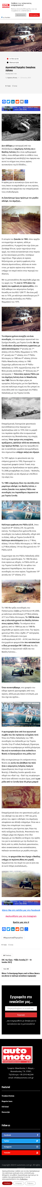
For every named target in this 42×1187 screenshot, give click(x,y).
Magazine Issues (7, 1101)
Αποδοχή (7, 1183)
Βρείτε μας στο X (21, 922)
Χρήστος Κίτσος (12, 78)
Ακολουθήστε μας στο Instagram (21, 916)
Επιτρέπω (34, 15)
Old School (5, 1106)
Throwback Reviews (8, 1096)
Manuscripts (6, 1112)
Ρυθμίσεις (24, 1179)
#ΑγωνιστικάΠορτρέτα (13, 937)
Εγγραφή (21, 1015)
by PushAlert (6, 17)
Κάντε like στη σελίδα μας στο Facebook (21, 910)
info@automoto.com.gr (24, 1077)
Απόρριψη (18, 1183)
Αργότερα (20, 15)
